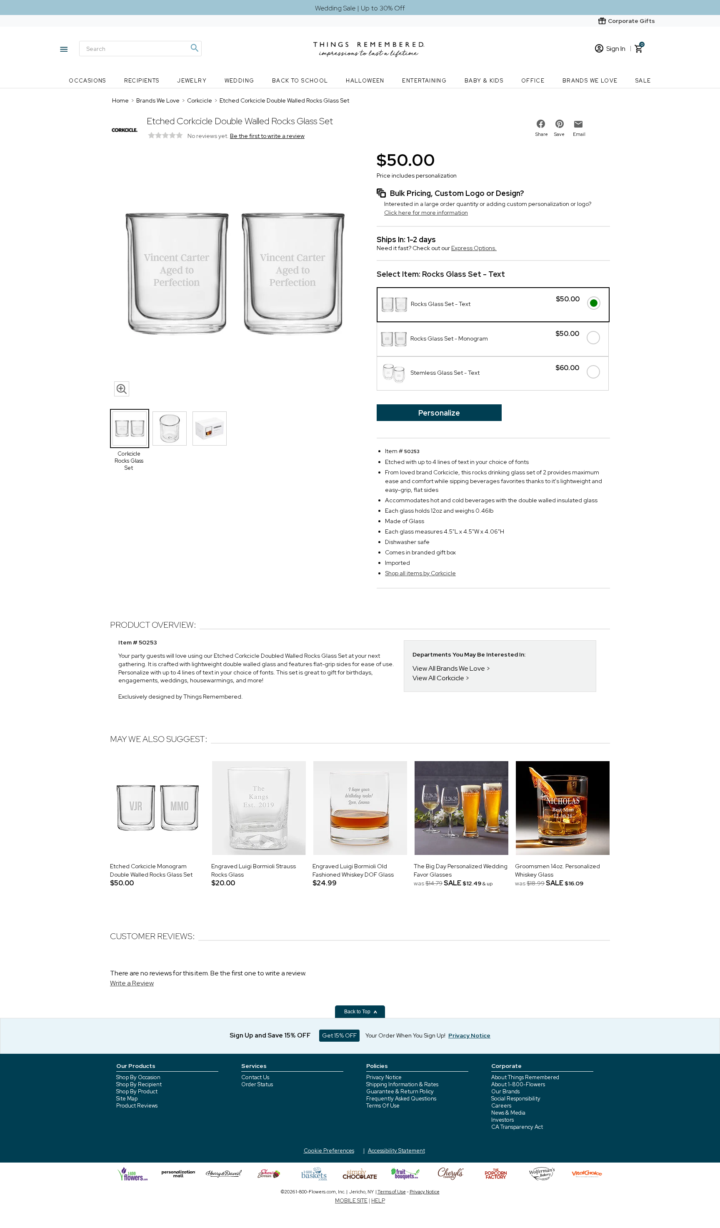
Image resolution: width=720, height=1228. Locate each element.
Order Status (257, 1084)
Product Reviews (137, 1105)
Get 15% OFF (339, 1035)
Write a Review (132, 983)
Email (579, 134)
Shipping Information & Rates (402, 1084)
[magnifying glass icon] (121, 388)
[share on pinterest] (559, 124)
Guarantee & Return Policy (400, 1091)
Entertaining (424, 80)
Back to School (300, 80)
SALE (643, 80)
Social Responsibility (515, 1098)
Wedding (240, 80)
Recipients (142, 80)
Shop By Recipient (139, 1084)
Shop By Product (137, 1091)
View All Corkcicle (438, 678)
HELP (378, 1200)
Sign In (615, 48)
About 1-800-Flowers (518, 1084)
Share (541, 134)
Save (559, 134)
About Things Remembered (525, 1077)
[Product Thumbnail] (129, 428)
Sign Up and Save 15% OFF (270, 1035)
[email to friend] (578, 124)
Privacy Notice (384, 1077)
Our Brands (505, 1091)
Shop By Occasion (138, 1077)
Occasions (87, 80)
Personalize (439, 413)
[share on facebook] (541, 124)
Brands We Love (590, 80)
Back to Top (358, 1012)
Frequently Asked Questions (401, 1098)
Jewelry (192, 80)
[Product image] (235, 275)
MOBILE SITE (351, 1200)
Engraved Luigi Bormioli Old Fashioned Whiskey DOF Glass (353, 870)
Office (533, 80)
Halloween (365, 80)
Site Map (127, 1098)
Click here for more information (426, 212)
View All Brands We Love (448, 668)
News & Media (508, 1112)
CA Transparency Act (517, 1126)
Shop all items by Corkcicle (420, 573)
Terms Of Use (383, 1105)
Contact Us (255, 1077)
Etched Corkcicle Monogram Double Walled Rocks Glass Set (151, 870)
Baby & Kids (484, 80)
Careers (501, 1105)
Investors (502, 1119)
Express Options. (474, 248)
